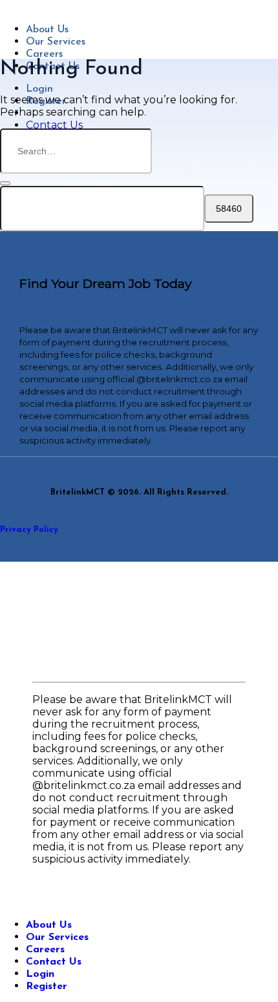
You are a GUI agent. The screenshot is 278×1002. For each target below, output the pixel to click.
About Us (47, 30)
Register (46, 986)
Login (39, 89)
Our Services (55, 42)
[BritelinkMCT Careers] (7, 6)
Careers (44, 54)
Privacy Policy (29, 530)
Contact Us (53, 962)
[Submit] (5, 183)
